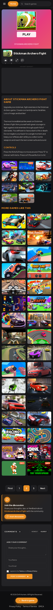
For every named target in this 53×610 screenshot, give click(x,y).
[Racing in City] (14, 336)
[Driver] (39, 435)
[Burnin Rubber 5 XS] (39, 237)
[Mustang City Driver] (9, 187)
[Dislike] (11, 60)
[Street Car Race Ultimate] (39, 353)
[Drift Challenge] (9, 198)
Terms (21, 571)
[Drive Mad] (39, 254)
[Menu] (4, 3)
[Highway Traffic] (39, 402)
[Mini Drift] (39, 336)
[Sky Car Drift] (14, 320)
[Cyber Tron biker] (43, 187)
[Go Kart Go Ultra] (39, 287)
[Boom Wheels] (9, 166)
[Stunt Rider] (9, 177)
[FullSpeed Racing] (14, 435)
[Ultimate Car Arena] (14, 402)
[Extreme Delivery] (14, 369)
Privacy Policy (32, 571)
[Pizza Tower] (14, 451)
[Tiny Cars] (26, 177)
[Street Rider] (39, 385)
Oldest (44, 531)
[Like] (5, 60)
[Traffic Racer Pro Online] (39, 369)
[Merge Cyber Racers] (14, 221)
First (10, 488)
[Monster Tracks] (14, 270)
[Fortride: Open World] (14, 237)
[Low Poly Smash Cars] (26, 187)
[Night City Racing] (39, 320)
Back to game (28, 600)
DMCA (41, 606)
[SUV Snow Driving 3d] (14, 385)
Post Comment (18, 576)
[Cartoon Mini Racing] (39, 221)
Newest (35, 531)
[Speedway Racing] (14, 419)
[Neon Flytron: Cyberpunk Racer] (14, 303)
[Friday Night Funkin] (39, 451)
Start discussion (17, 517)
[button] (17, 60)
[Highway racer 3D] (14, 254)
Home (13, 4)
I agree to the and (23, 571)
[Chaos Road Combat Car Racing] (43, 177)
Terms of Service (30, 606)
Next (42, 488)
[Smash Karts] (39, 303)
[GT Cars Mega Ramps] (43, 166)
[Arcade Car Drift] (14, 353)
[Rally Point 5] (39, 419)
